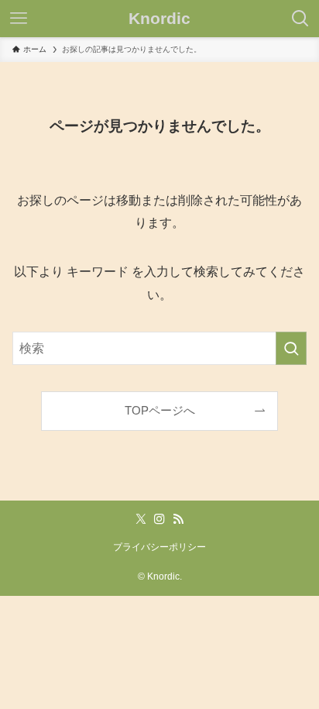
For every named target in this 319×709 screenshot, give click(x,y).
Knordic (159, 19)
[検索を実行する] (291, 348)
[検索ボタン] (300, 18)
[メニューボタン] (18, 18)
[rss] (178, 519)
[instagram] (159, 519)
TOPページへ (160, 410)
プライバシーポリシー (159, 547)
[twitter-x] (141, 519)
